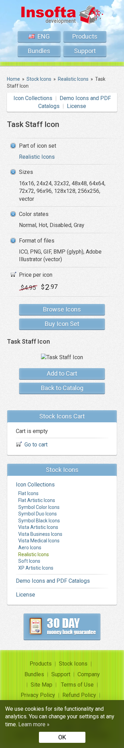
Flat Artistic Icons (36, 500)
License (76, 106)
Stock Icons (73, 663)
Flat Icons (28, 493)
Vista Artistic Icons (38, 527)
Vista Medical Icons (39, 540)
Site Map (41, 684)
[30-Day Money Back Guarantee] (62, 626)
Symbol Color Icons (39, 507)
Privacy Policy (38, 695)
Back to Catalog (62, 388)
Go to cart (36, 444)
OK (62, 737)
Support (85, 51)
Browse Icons (62, 309)
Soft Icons (29, 561)
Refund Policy (79, 695)
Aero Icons (29, 547)
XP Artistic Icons (35, 568)
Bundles (39, 51)
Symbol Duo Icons (37, 513)
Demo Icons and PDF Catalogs (53, 581)
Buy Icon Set (62, 323)
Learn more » (34, 724)
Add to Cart (62, 373)
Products (84, 36)
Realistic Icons (37, 157)
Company (89, 674)
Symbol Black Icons (39, 520)
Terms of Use (77, 684)
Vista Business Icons (40, 534)
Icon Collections (32, 98)
